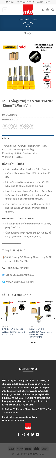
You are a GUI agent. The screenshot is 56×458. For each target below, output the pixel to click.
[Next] (53, 324)
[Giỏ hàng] (47, 9)
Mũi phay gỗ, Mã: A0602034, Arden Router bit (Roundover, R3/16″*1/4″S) (40, 333)
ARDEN (34, 20)
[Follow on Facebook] (18, 435)
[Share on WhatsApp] (5, 126)
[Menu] (5, 9)
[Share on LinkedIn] (31, 126)
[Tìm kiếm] (52, 10)
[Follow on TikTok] (28, 435)
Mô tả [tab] (5, 138)
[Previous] (2, 324)
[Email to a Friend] (21, 126)
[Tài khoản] (42, 9)
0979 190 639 (17, 420)
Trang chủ (24, 20)
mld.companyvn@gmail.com (23, 417)
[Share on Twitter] (15, 126)
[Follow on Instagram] (23, 435)
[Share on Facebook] (10, 126)
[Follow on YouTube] (37, 435)
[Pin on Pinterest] (26, 126)
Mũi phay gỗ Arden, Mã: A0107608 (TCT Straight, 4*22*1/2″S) (13, 332)
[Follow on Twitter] (32, 435)
